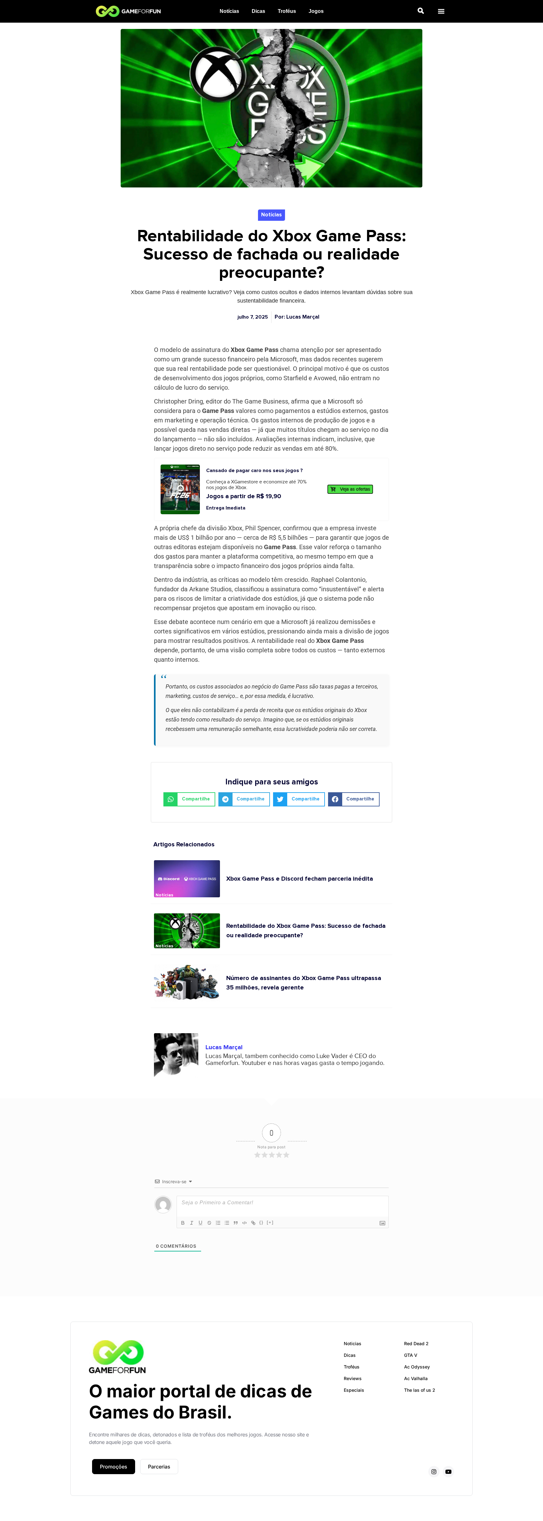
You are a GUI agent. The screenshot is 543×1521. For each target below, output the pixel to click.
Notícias (229, 11)
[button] (441, 11)
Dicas (258, 11)
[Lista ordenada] (218, 1223)
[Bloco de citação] (235, 1223)
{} (261, 1222)
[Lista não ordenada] (226, 1223)
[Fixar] (209, 1223)
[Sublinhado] (200, 1223)
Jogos (316, 11)
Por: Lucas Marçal (297, 317)
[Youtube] (448, 1471)
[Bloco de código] (244, 1223)
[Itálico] (191, 1223)
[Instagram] (434, 1471)
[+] (270, 1222)
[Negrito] (182, 1223)
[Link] (253, 1223)
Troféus (287, 11)
